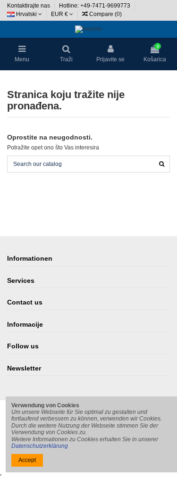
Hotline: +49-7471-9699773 (95, 5)
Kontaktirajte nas (29, 5)
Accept (27, 460)
